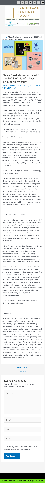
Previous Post (22, 367)
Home (4, 37)
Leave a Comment (9, 86)
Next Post (22, 372)
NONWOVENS (23, 86)
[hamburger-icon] (3, 2)
